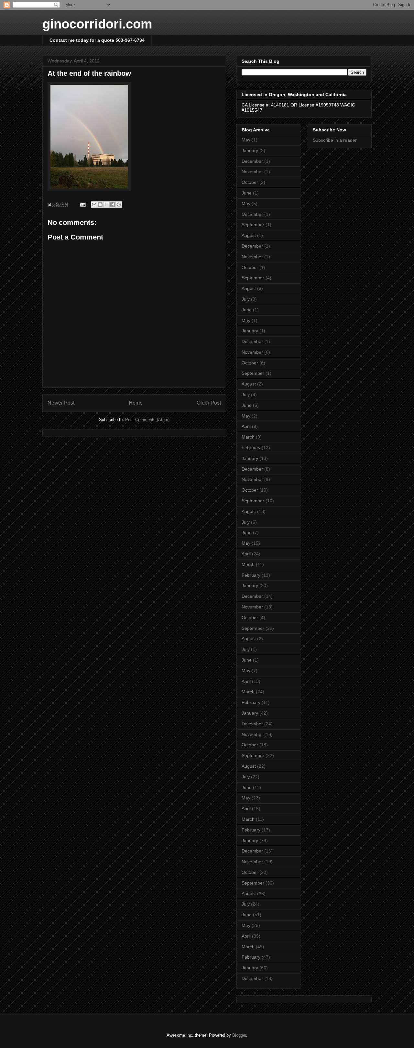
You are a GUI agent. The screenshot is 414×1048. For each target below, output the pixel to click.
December (252, 161)
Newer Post (61, 403)
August (249, 235)
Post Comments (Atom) (147, 419)
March (248, 437)
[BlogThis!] (100, 204)
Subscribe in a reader (335, 140)
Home (136, 403)
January (250, 150)
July (246, 299)
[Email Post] (82, 204)
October (250, 182)
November (252, 171)
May (246, 139)
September (253, 224)
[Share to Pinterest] (118, 204)
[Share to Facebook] (112, 204)
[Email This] (94, 204)
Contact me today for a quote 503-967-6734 (97, 40)
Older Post (209, 403)
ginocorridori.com (97, 24)
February (251, 447)
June (247, 192)
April (246, 426)
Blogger (239, 1035)
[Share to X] (106, 204)
